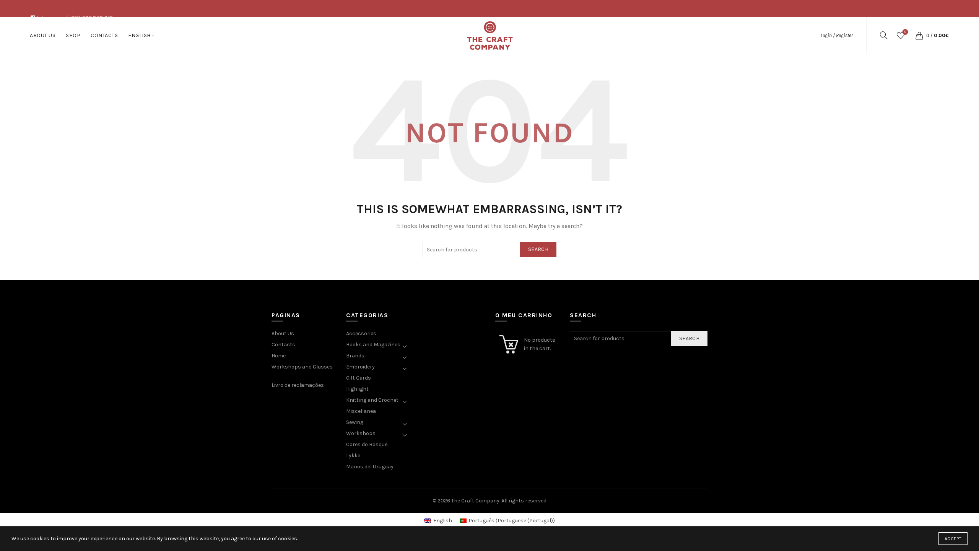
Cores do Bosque (366, 444)
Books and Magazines (373, 344)
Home (279, 355)
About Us (865, 26)
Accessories (361, 333)
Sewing (354, 422)
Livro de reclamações (298, 385)
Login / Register (837, 35)
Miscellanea (361, 411)
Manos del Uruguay (370, 466)
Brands (355, 355)
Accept (953, 538)
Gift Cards (358, 378)
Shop (891, 26)
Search (538, 249)
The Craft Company (475, 500)
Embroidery (360, 367)
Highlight (357, 389)
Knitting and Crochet (372, 400)
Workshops (361, 433)
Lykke (353, 455)
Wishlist (905, 32)
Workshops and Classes (302, 367)
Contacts (917, 26)
